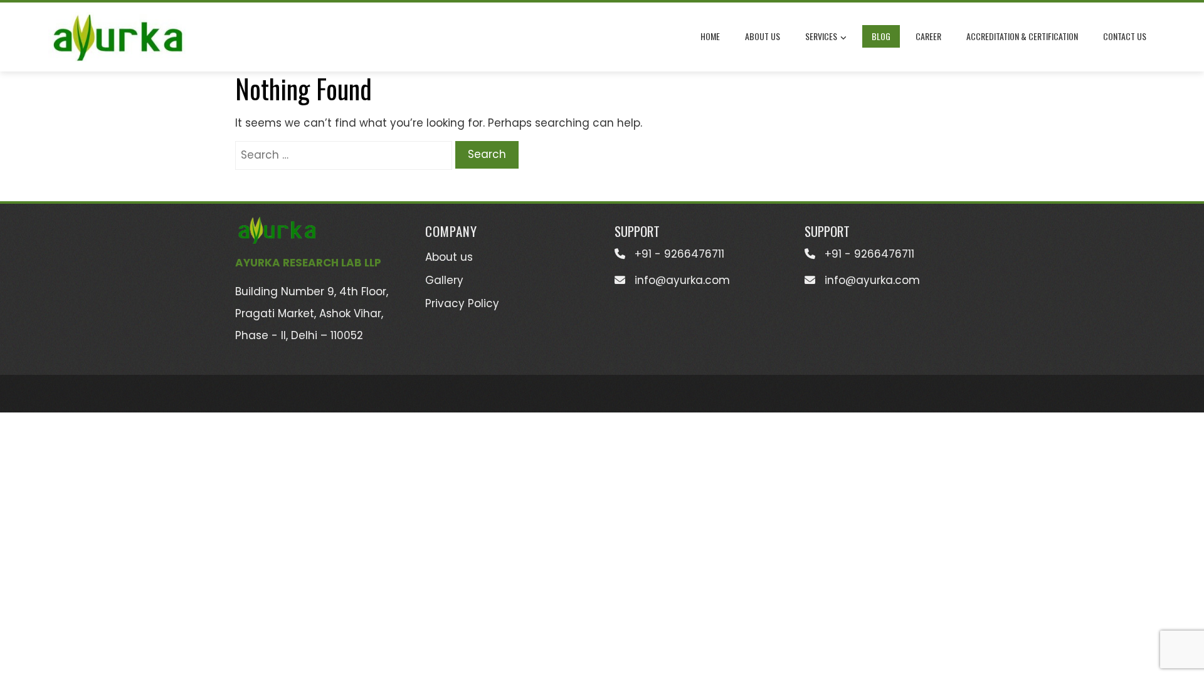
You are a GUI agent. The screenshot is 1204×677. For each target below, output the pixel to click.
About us (762, 36)
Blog (881, 36)
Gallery (444, 280)
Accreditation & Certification (1022, 36)
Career (928, 36)
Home (710, 36)
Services (821, 36)
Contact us (1124, 36)
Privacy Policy (462, 303)
